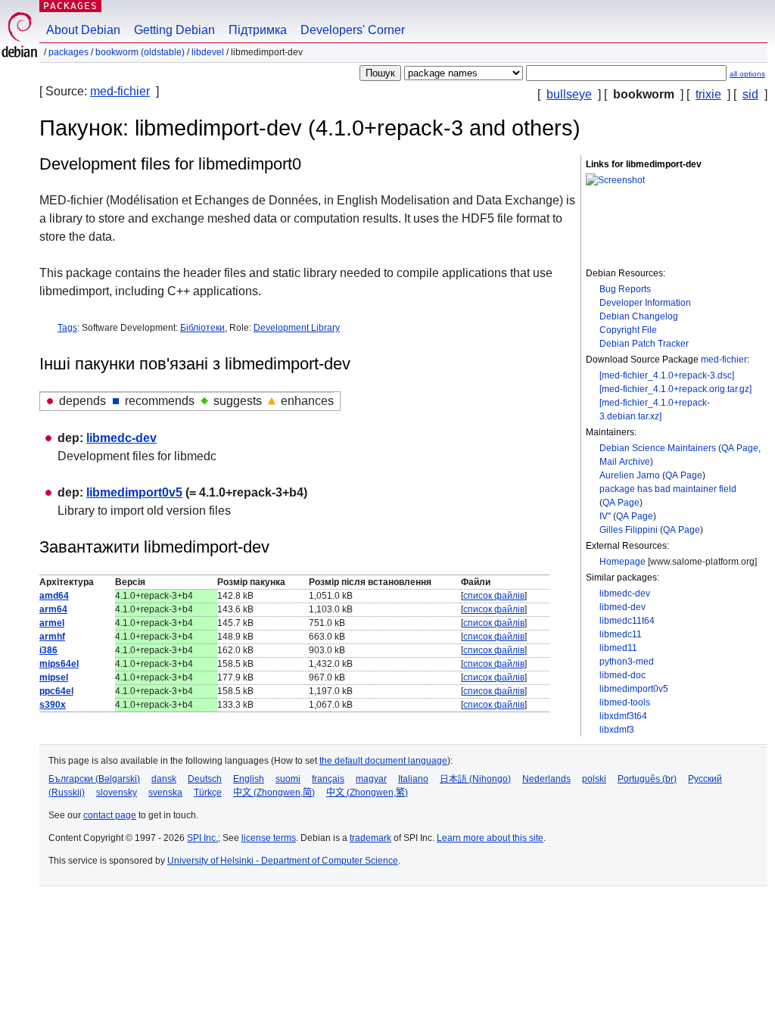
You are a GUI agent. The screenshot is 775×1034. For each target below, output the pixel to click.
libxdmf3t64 (623, 716)
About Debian (83, 29)
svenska (165, 792)
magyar (371, 779)
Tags (67, 327)
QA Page (739, 448)
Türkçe (208, 792)
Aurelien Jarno (629, 475)
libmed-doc (622, 675)
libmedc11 (620, 634)
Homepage (622, 561)
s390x (52, 704)
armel (51, 623)
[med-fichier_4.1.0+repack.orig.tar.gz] (675, 389)
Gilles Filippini (628, 530)
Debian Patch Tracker (644, 343)
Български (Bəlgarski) (94, 779)
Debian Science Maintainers (657, 448)
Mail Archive (624, 461)
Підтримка (258, 29)
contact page (109, 815)
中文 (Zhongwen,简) (274, 792)
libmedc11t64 (627, 620)
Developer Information (645, 302)
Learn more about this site (490, 838)
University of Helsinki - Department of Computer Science (282, 860)
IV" (605, 516)
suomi (287, 779)
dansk (163, 779)
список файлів (493, 595)
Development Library (297, 327)
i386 (48, 650)
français (328, 779)
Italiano (413, 779)
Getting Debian (174, 29)
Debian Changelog (638, 316)
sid (750, 94)
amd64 (54, 595)
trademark (370, 838)
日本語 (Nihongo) (475, 779)
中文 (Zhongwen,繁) (367, 792)
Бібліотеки (202, 327)
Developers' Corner (352, 29)
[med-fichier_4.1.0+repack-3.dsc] (666, 375)
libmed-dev (622, 607)
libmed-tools (624, 702)
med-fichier (120, 91)
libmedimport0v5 (633, 689)
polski (594, 779)
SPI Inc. (202, 838)
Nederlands (546, 779)
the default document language (383, 760)
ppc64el (56, 691)
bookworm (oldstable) (140, 52)
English (248, 779)
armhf (52, 636)
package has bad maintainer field (667, 489)
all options (747, 74)
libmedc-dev (624, 593)
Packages (70, 5)
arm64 (53, 609)
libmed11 (618, 648)
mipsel (53, 677)
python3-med (626, 661)
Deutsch (205, 779)
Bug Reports (625, 289)
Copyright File (628, 330)
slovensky (116, 792)
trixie (708, 94)
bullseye (569, 94)
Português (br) (647, 779)
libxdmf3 (616, 729)
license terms (268, 838)
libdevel (207, 52)
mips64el (59, 664)
